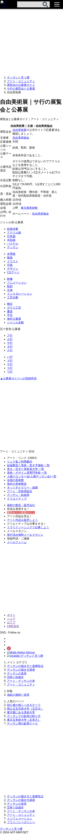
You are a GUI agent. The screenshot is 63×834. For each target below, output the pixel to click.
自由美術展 (19, 129)
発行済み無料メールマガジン (25, 534)
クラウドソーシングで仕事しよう (28, 527)
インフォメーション (19, 818)
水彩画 (11, 239)
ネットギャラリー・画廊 (22, 487)
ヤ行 (10, 364)
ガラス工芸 (14, 307)
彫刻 (10, 286)
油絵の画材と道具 (18, 694)
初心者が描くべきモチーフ (24, 704)
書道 (10, 311)
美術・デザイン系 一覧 (27, 472)
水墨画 (11, 253)
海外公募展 (14, 318)
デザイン (12, 268)
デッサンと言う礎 (11, 828)
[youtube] (25, 655)
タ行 (10, 346)
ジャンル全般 (15, 322)
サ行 (10, 342)
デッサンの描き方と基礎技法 (25, 666)
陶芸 (10, 303)
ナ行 (10, 350)
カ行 (10, 339)
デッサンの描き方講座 (21, 669)
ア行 (10, 335)
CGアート (13, 272)
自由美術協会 (20, 137)
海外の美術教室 (17, 483)
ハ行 (10, 356)
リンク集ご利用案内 (19, 461)
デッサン (12, 247)
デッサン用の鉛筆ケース (22, 723)
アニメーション (17, 282)
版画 (10, 257)
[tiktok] (21, 652)
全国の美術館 (15, 480)
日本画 (11, 236)
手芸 (10, 315)
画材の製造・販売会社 (21, 505)
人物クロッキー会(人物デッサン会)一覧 (31, 476)
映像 (10, 278)
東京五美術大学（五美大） (24, 719)
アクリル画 (14, 232)
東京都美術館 (29, 207)
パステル (12, 243)
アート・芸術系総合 (19, 491)
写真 (10, 264)
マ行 (10, 360)
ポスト (11, 615)
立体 (10, 290)
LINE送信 (13, 626)
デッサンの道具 (17, 673)
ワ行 (10, 371)
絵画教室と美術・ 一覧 (28, 465)
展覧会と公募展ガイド (21, 512)
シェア (11, 618)
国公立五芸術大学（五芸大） (25, 708)
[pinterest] (9, 649)
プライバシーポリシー (21, 822)
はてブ (11, 622)
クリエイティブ (17, 498)
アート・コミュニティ (21, 684)
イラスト (12, 261)
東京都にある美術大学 (21, 712)
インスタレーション (19, 293)
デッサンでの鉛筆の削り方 (24, 716)
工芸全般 (12, 297)
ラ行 (10, 367)
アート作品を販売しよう (22, 519)
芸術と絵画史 (15, 677)
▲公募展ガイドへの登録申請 (18, 378)
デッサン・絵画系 (18, 494)
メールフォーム (17, 542)
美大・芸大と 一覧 (25, 469)
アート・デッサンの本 (21, 680)
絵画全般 (12, 228)
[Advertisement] (31, 40)
